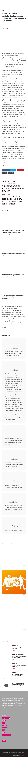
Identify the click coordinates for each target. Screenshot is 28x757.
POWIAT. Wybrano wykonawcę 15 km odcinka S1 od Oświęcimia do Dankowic (19, 665)
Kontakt (3, 720)
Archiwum (4, 725)
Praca (4, 740)
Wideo (3, 722)
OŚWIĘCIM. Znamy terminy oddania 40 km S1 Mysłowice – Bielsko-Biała (18, 647)
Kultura (3, 10)
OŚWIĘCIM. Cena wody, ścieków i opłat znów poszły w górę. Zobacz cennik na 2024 (12, 200)
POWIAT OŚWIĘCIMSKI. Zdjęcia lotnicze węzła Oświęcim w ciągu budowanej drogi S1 (19, 656)
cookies (22, 752)
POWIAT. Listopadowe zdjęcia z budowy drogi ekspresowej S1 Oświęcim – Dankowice (18, 684)
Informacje (4, 727)
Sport (3, 732)
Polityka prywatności (6, 734)
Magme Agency (23, 755)
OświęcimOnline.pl (6, 718)
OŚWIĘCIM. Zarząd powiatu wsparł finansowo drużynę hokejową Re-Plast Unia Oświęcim (13, 186)
